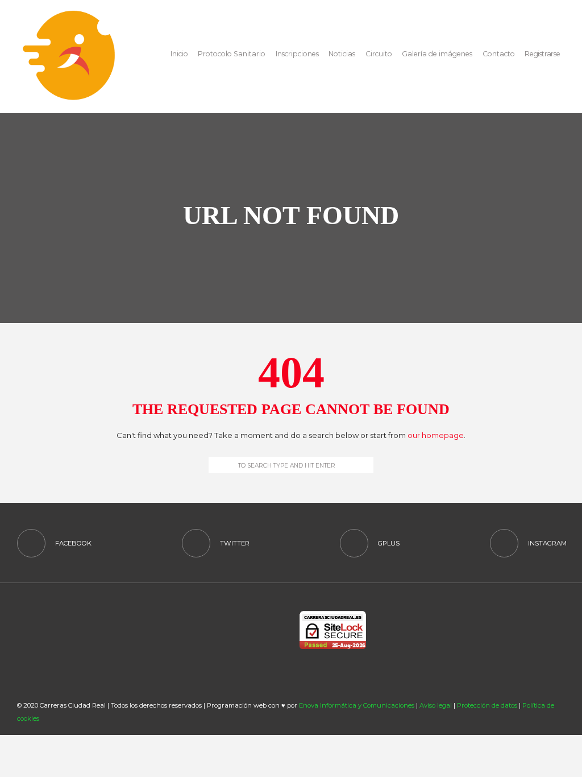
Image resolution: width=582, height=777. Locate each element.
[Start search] (215, 465)
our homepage (436, 435)
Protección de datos (487, 705)
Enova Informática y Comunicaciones (356, 705)
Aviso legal (435, 705)
